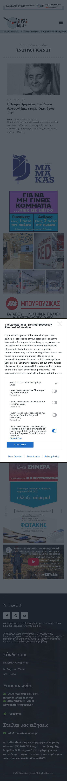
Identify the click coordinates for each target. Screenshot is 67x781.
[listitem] (33, 383)
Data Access (33, 456)
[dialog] (33, 391)
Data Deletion (15, 456)
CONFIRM (20, 444)
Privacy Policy (52, 456)
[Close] (61, 325)
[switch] (54, 391)
